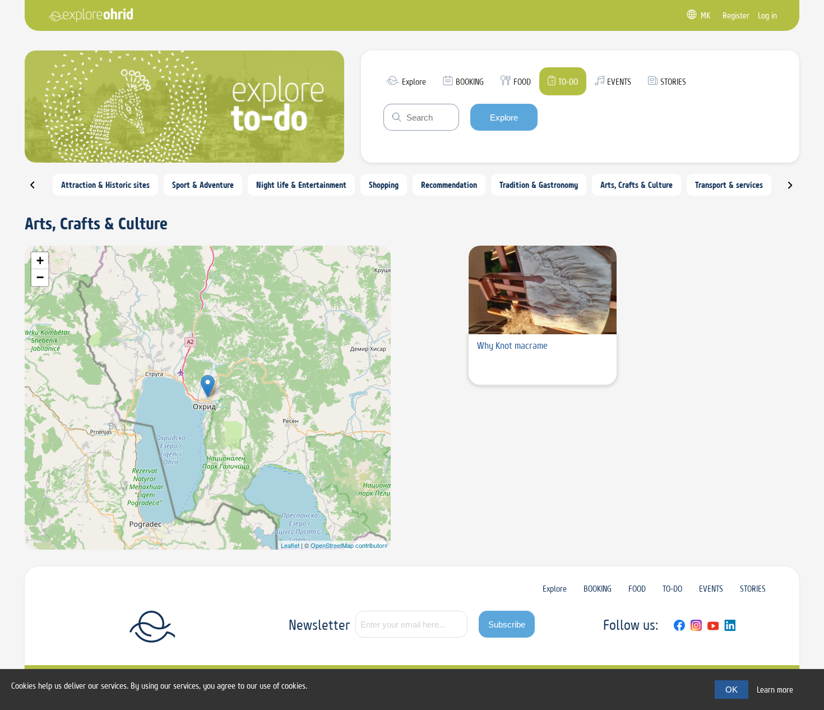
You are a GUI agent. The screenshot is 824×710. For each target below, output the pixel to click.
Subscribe (506, 624)
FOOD (637, 588)
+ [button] (40, 260)
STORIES (753, 588)
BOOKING (598, 588)
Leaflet (290, 545)
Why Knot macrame (512, 345)
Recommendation (449, 184)
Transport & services (729, 184)
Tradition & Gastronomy (538, 184)
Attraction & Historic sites (105, 184)
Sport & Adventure (203, 184)
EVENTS (711, 588)
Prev (39, 190)
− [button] (40, 277)
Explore (504, 117)
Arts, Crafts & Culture (636, 184)
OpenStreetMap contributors (349, 545)
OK (731, 689)
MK (705, 15)
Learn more (775, 689)
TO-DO (672, 588)
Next (797, 190)
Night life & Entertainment (301, 184)
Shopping (384, 184)
